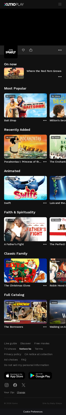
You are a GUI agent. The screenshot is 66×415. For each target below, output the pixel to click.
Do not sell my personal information (26, 365)
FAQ (23, 359)
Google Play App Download (40, 376)
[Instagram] (6, 385)
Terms (39, 348)
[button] (33, 73)
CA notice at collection (39, 354)
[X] (23, 385)
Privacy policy (12, 354)
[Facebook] (15, 385)
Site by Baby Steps (52, 403)
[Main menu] (60, 4)
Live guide (10, 343)
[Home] (14, 4)
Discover (25, 343)
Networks (25, 348)
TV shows (10, 348)
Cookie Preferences (33, 411)
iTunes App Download (14, 376)
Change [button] (21, 392)
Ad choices (11, 359)
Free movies (41, 343)
